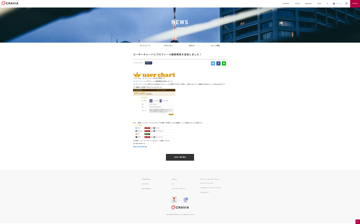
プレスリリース (145, 46)
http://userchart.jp (139, 147)
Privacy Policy (179, 189)
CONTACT (355, 4)
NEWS (319, 4)
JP (336, 3)
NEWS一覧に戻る (180, 157)
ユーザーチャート (139, 81)
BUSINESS (308, 4)
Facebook (218, 63)
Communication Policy (211, 188)
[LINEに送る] (224, 63)
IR (327, 4)
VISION (297, 4)
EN (338, 3)
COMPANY (286, 4)
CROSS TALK (168, 46)
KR (340, 3)
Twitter (213, 63)
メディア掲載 (215, 46)
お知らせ (192, 46)
